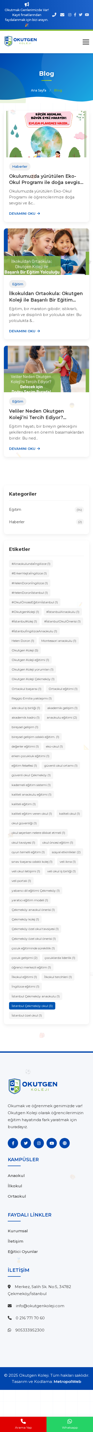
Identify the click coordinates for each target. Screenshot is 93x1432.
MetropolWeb (67, 1381)
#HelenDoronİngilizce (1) (30, 583)
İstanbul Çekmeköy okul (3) (32, 1006)
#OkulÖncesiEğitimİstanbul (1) (35, 602)
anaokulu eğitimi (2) (62, 717)
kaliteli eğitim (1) (24, 804)
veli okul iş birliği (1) (61, 871)
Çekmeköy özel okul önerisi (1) (34, 939)
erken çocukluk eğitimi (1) (30, 756)
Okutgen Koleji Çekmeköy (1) (33, 679)
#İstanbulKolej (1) (24, 621)
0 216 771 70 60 (30, 1317)
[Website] (64, 1143)
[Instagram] (39, 1143)
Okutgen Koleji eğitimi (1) (30, 660)
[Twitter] (26, 1143)
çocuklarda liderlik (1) (60, 958)
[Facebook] (13, 1143)
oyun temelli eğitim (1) (28, 852)
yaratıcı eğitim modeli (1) (30, 900)
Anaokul (16, 1175)
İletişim (15, 1241)
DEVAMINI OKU (22, 213)
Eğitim (45, 509)
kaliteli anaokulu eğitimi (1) (31, 794)
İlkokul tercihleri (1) (58, 977)
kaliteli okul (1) (69, 813)
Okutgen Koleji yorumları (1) (32, 669)
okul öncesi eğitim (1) (57, 842)
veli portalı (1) (21, 881)
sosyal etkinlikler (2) (66, 852)
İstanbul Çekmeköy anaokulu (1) (36, 996)
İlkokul (15, 1185)
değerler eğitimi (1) (25, 746)
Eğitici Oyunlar (23, 1251)
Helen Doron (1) (23, 641)
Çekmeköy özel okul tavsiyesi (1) (35, 929)
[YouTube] (52, 1143)
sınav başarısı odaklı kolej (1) (32, 862)
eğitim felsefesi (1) (24, 765)
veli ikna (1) (68, 862)
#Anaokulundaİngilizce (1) (31, 564)
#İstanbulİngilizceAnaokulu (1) (34, 631)
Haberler (45, 522)
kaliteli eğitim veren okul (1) (32, 813)
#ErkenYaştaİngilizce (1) (29, 573)
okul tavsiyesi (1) (23, 842)
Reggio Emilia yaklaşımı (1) (32, 698)
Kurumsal (18, 1230)
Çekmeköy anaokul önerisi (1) (33, 910)
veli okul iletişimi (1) (26, 871)
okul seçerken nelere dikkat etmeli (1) (38, 833)
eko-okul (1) (54, 746)
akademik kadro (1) (26, 717)
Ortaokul (17, 1196)
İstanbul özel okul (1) (27, 1015)
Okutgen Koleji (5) (25, 650)
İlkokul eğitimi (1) (24, 977)
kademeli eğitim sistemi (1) (31, 785)
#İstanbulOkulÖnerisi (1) (62, 621)
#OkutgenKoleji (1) (25, 612)
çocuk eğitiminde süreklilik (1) (33, 948)
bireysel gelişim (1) (25, 727)
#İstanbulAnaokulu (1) (62, 612)
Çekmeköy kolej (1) (25, 919)
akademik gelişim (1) (62, 708)
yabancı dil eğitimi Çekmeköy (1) (36, 890)
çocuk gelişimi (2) (24, 958)
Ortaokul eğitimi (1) (63, 689)
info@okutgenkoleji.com (40, 1305)
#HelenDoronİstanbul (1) (30, 593)
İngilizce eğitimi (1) (25, 986)
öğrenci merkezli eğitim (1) (31, 967)
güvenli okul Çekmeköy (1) (31, 775)
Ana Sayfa (38, 90)
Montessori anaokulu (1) (58, 641)
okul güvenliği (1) (24, 823)
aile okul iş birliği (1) (26, 708)
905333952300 (29, 1330)
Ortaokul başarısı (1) (26, 689)
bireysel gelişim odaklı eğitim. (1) (35, 737)
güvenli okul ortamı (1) (61, 765)
